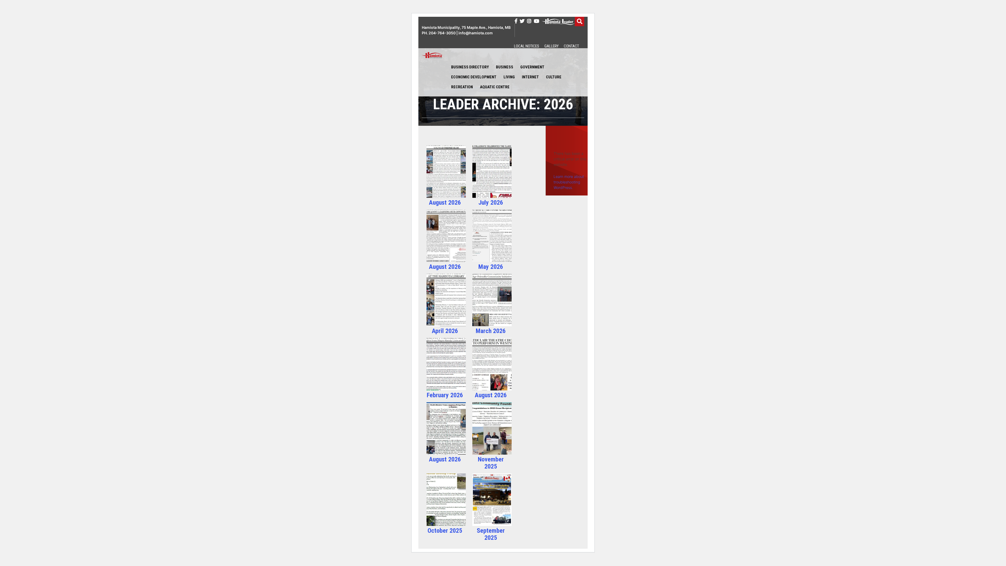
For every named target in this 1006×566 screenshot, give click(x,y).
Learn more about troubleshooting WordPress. (569, 182)
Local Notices (526, 46)
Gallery (551, 46)
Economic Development (473, 77)
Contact (571, 46)
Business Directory (470, 67)
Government (532, 67)
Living (509, 77)
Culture (553, 77)
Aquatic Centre (495, 87)
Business (504, 67)
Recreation (462, 87)
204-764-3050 (442, 33)
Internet (530, 77)
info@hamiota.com (475, 33)
